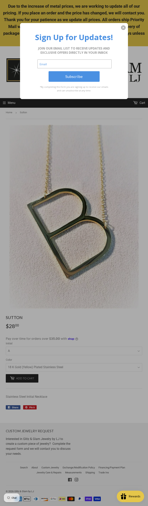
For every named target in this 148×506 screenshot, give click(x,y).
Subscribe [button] (74, 76)
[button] (123, 27)
